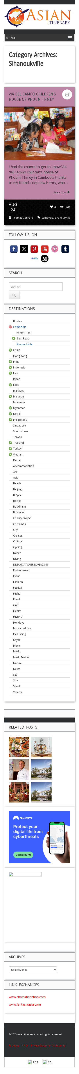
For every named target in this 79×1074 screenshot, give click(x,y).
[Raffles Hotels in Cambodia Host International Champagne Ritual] (41, 769)
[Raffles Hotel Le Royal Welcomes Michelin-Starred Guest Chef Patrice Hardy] (19, 769)
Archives (15, 1045)
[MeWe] (34, 258)
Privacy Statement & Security (48, 1045)
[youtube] (44, 248)
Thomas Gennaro (23, 217)
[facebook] (13, 248)
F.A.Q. (25, 1045)
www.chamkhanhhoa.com (27, 997)
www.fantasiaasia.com (25, 1004)
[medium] (44, 258)
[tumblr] (65, 248)
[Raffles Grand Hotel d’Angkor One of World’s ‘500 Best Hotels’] (41, 792)
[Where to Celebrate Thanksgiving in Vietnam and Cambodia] (19, 747)
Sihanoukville (62, 217)
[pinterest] (34, 248)
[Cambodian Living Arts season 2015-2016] (19, 792)
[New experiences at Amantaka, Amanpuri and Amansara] (41, 747)
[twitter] (24, 248)
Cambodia (47, 217)
